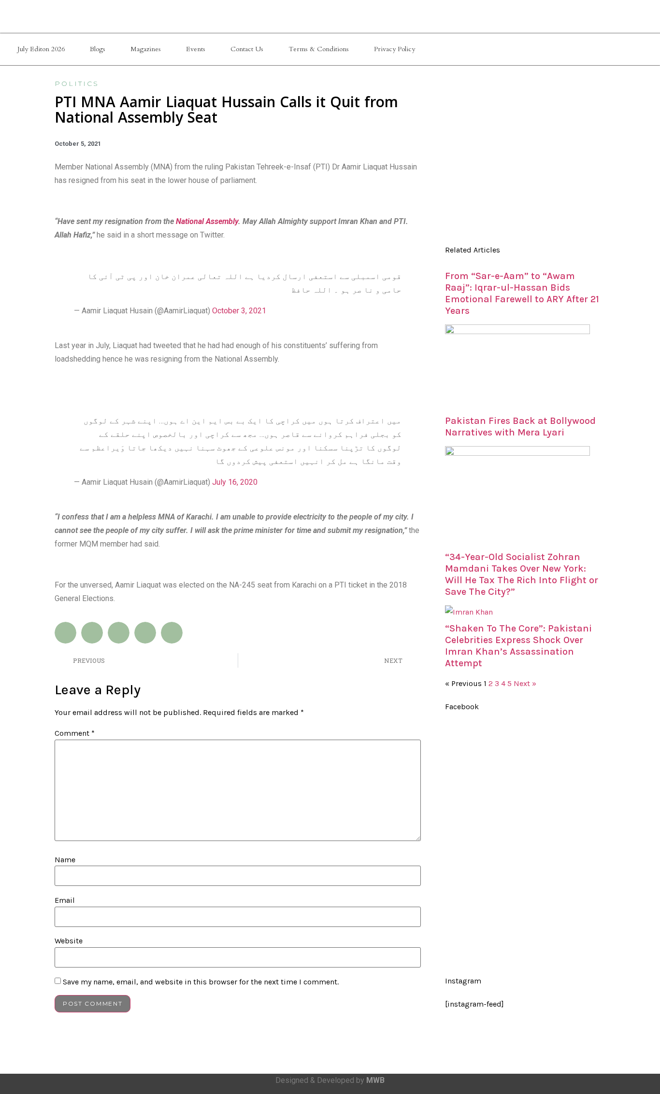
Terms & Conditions (318, 49)
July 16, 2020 (235, 482)
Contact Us (246, 49)
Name (65, 860)
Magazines (145, 49)
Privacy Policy (394, 49)
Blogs (97, 49)
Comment (75, 733)
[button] (65, 633)
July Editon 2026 (41, 49)
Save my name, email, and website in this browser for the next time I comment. (201, 982)
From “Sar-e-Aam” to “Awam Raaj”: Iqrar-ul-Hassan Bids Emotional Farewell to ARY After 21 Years (522, 293)
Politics (77, 83)
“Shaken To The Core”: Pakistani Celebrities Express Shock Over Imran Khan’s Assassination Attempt (518, 646)
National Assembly (207, 221)
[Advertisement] (522, 159)
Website (69, 941)
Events (195, 49)
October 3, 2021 (239, 310)
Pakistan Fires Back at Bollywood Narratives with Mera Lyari (520, 426)
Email (65, 900)
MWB (375, 1080)
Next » (525, 683)
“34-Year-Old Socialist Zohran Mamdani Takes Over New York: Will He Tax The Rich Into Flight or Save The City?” (521, 574)
